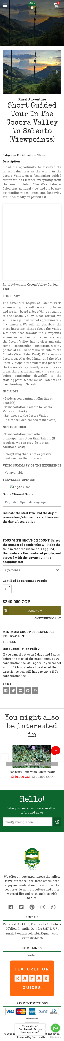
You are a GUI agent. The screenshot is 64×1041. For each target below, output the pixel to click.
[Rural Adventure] (32, 5)
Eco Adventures (26, 155)
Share (7, 683)
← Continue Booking (46, 618)
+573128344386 (32, 938)
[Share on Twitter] (13, 690)
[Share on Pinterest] (28, 690)
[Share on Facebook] (6, 690)
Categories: (10, 155)
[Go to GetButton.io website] (55, 1037)
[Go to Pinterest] (32, 906)
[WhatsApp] (53, 906)
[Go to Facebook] (11, 906)
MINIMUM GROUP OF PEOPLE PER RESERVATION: (28, 634)
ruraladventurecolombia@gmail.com (32, 933)
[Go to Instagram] (43, 906)
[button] (7, 72)
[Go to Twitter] (21, 906)
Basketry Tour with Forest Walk (32, 772)
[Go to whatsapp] (55, 1028)
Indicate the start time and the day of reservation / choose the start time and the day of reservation (31, 517)
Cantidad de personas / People (25, 580)
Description (11, 161)
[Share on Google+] (20, 690)
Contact (32, 955)
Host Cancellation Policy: (21, 649)
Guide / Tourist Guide (18, 494)
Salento (43, 155)
